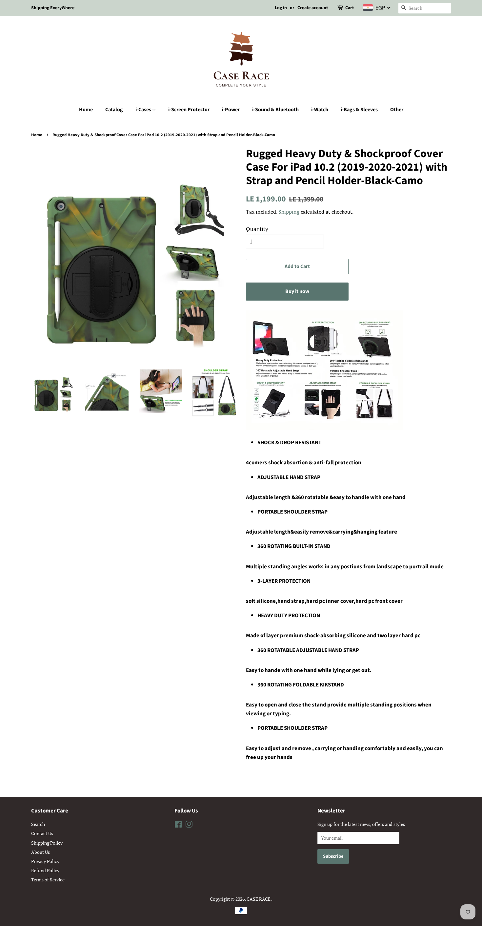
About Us (40, 852)
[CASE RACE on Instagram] (188, 825)
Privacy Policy (45, 861)
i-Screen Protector (189, 109)
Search (38, 824)
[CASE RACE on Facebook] (178, 825)
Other (396, 109)
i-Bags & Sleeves (359, 109)
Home (86, 109)
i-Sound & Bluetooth (275, 109)
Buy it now (297, 291)
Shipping (288, 211)
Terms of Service (48, 879)
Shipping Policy (47, 843)
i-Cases (143, 109)
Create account (312, 8)
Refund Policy (45, 870)
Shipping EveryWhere (52, 8)
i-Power (231, 109)
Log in (281, 8)
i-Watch (319, 109)
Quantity (257, 229)
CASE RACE (259, 899)
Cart (349, 8)
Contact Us (42, 833)
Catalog (114, 109)
